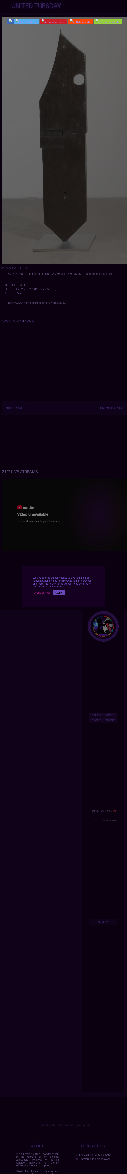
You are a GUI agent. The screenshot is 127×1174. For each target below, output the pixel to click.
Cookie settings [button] (42, 592)
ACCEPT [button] (59, 593)
